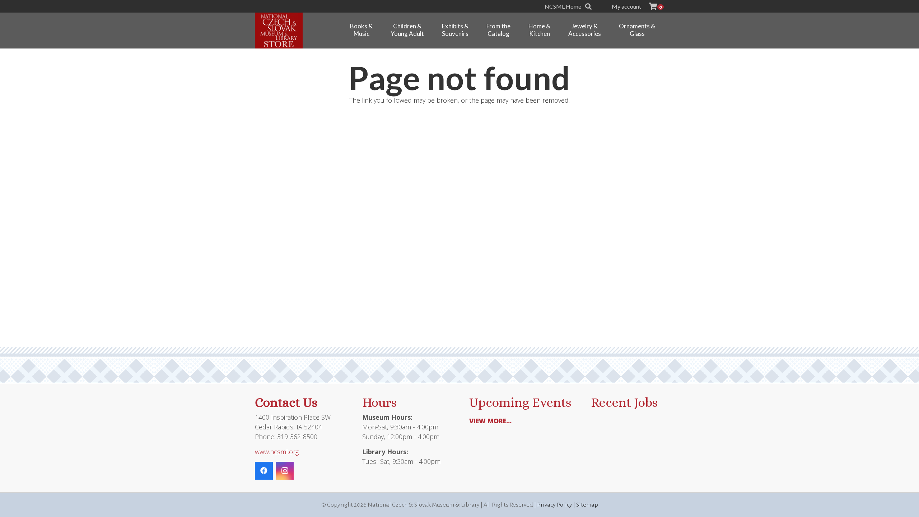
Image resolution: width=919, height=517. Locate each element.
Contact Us (286, 402)
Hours (379, 402)
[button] (588, 6)
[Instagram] (285, 471)
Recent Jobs (624, 402)
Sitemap (587, 505)
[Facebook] (264, 471)
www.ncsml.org (277, 451)
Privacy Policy (554, 505)
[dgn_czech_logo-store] (279, 30)
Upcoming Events (520, 402)
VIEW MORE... (490, 420)
